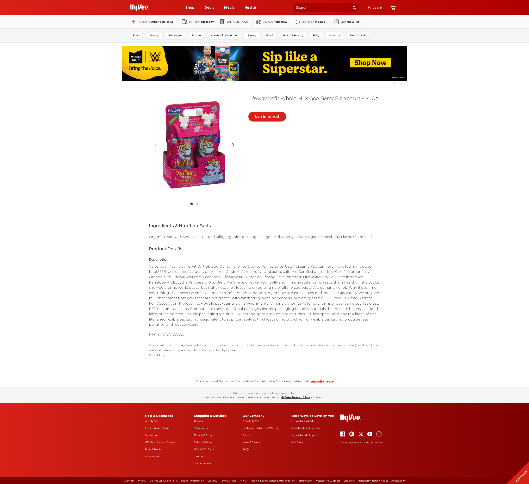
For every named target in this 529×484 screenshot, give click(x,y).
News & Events (251, 442)
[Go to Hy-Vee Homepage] (139, 7)
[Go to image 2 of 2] (197, 203)
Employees (305, 480)
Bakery (252, 35)
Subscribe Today (322, 381)
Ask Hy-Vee (151, 420)
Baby (316, 35)
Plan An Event (202, 463)
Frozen (196, 35)
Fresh (136, 35)
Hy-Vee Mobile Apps (303, 435)
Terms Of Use (228, 480)
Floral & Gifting (203, 435)
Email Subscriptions (157, 427)
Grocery (198, 420)
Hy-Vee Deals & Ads (302, 420)
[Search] (354, 7)
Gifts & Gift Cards (204, 449)
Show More (156, 355)
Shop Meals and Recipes (305, 427)
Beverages (175, 35)
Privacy (141, 480)
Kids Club (297, 442)
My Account (152, 435)
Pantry (154, 35)
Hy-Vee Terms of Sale (295, 397)
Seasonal (334, 35)
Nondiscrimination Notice (373, 480)
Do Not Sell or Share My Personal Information (176, 480)
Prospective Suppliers (327, 480)
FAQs (246, 449)
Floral (269, 35)
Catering (199, 456)
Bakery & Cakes (203, 442)
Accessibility (398, 480)
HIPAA (243, 480)
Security (212, 480)
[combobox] (325, 7)
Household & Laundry (224, 35)
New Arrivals (358, 35)
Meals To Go (201, 427)
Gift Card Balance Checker (160, 442)
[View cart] (393, 8)
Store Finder (152, 456)
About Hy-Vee (251, 420)
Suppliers (349, 480)
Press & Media (153, 449)
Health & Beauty (293, 35)
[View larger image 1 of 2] (194, 145)
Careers (247, 435)
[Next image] (233, 144)
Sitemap (129, 480)
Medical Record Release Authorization (273, 480)
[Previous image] (155, 144)
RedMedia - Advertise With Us (260, 427)
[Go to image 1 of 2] (191, 203)
